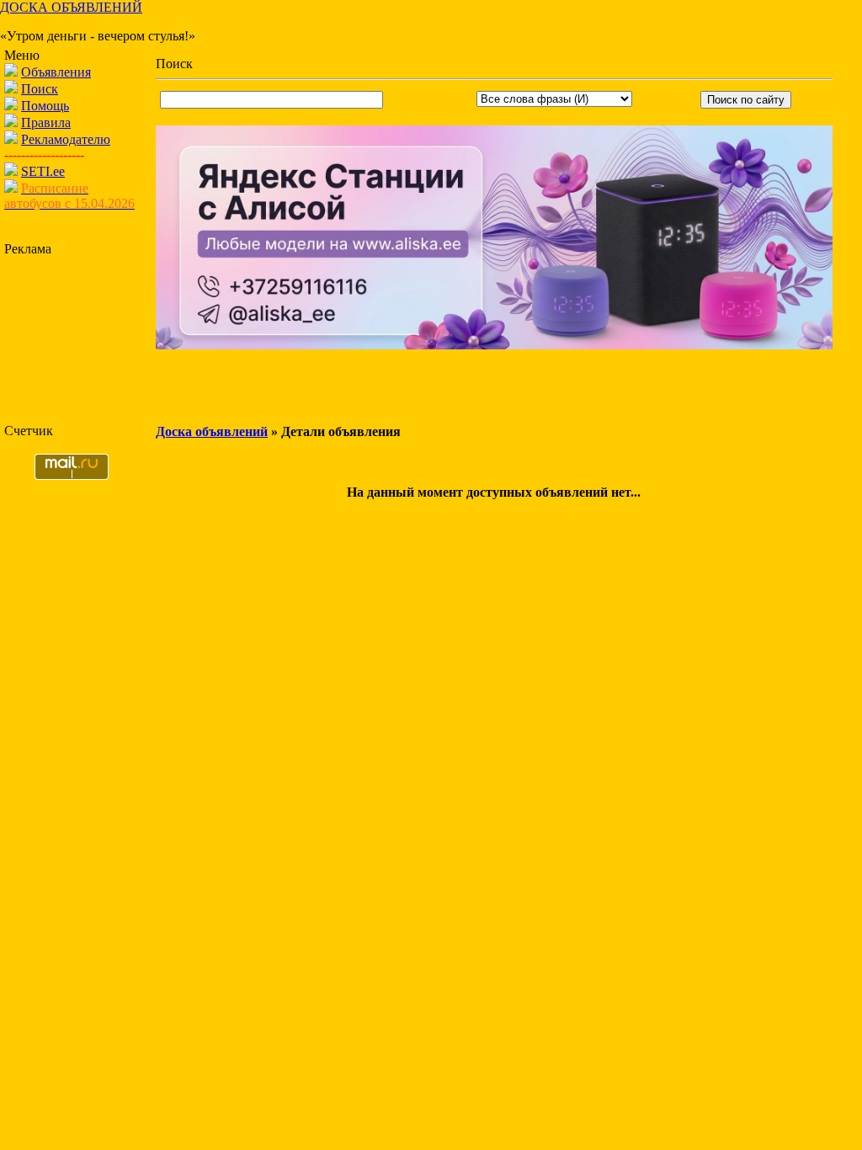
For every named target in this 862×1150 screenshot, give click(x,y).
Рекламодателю (65, 139)
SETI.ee (43, 171)
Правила (46, 122)
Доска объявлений (212, 431)
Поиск (39, 89)
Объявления (56, 72)
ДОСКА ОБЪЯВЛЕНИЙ (71, 7)
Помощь (45, 105)
